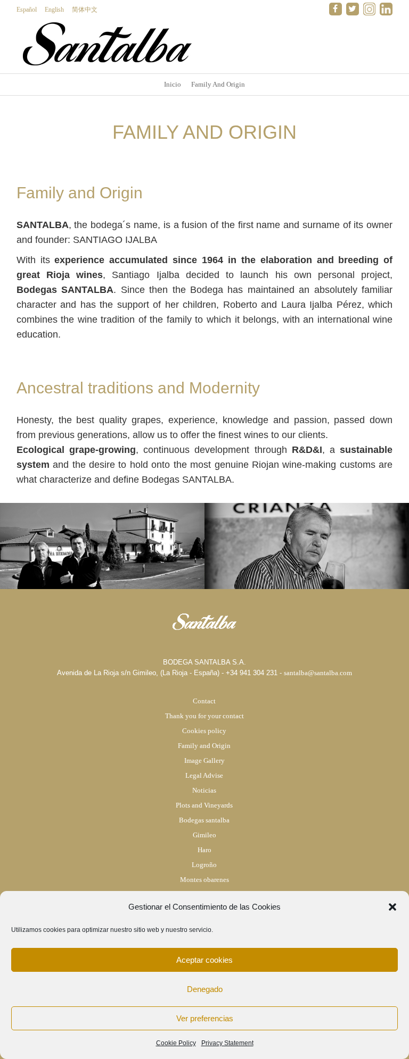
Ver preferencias (204, 1018)
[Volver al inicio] (106, 43)
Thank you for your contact (204, 716)
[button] (392, 907)
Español (27, 9)
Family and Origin (204, 746)
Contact (204, 701)
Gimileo (204, 835)
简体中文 (84, 9)
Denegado (205, 989)
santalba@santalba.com (318, 673)
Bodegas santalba (204, 820)
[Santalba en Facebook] (335, 9)
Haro (204, 850)
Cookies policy (204, 731)
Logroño (204, 865)
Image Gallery (204, 760)
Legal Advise (204, 775)
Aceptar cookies (204, 959)
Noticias (204, 790)
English (54, 9)
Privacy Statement (227, 1043)
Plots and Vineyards (204, 805)
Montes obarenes (204, 880)
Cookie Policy (176, 1043)
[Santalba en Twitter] (352, 9)
